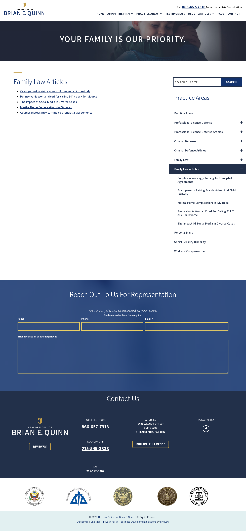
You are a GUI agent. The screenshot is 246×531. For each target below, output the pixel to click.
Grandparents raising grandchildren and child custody (55, 91)
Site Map (95, 521)
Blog (191, 13)
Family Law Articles (186, 169)
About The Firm (118, 13)
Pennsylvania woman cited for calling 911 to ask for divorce (58, 96)
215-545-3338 (95, 448)
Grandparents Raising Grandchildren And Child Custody (207, 192)
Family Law (181, 160)
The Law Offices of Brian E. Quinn (116, 517)
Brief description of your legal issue (37, 336)
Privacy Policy (110, 521)
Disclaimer (82, 521)
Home (100, 13)
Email (149, 319)
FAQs (221, 13)
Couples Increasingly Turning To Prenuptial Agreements (205, 180)
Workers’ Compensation (189, 251)
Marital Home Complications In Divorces (203, 203)
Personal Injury (183, 232)
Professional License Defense (193, 122)
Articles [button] (204, 13)
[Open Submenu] (241, 122)
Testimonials (175, 13)
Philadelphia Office (150, 444)
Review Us (40, 446)
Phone (85, 319)
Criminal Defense (185, 141)
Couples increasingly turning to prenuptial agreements (56, 112)
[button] (242, 527)
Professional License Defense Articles (198, 132)
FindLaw (164, 521)
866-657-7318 (194, 7)
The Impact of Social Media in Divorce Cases (48, 102)
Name (21, 319)
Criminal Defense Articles (190, 150)
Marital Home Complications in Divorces (46, 107)
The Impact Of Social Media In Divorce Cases (206, 223)
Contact (233, 13)
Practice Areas (147, 13)
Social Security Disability (190, 242)
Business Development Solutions (138, 521)
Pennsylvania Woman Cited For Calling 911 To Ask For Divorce (206, 213)
